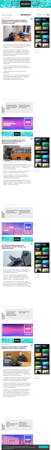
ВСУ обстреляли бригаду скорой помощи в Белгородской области (12, 211)
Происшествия (12, 18)
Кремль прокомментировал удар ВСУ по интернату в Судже (12, 424)
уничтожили (6, 276)
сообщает (22, 374)
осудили (29, 395)
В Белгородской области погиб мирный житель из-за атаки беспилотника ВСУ (25, 212)
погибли (24, 181)
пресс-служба (11, 47)
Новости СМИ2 (4, 131)
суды (4, 431)
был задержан (25, 78)
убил (21, 392)
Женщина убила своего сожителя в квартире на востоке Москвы (24, 106)
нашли (12, 75)
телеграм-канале (18, 167)
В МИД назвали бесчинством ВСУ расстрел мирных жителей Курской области (25, 424)
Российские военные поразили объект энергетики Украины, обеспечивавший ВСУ (11, 313)
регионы (9, 114)
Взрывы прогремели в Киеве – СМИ (24, 312)
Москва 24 (25, 15)
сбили (14, 281)
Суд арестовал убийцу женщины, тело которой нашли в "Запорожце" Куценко (11, 107)
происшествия (5, 114)
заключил (10, 389)
